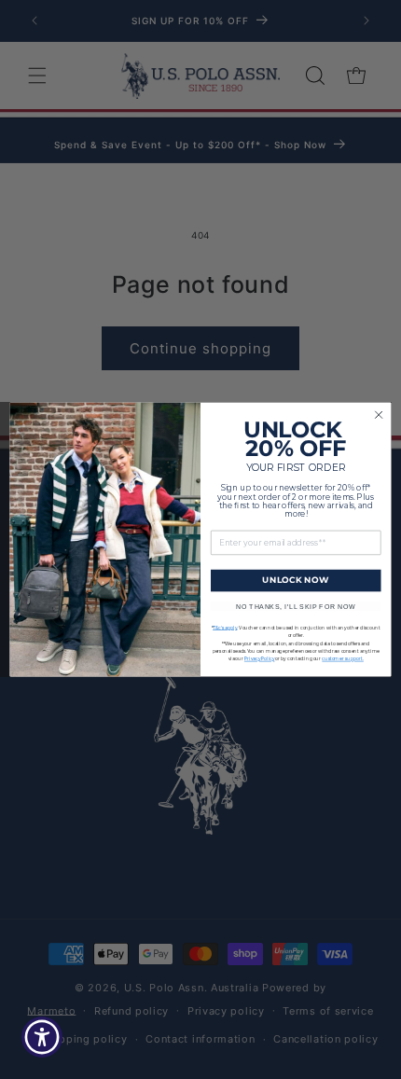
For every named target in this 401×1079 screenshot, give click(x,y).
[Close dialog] (378, 415)
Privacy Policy (259, 659)
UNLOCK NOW (295, 581)
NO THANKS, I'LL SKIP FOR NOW (296, 606)
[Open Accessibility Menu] (42, 1037)
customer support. (343, 659)
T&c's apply (225, 627)
